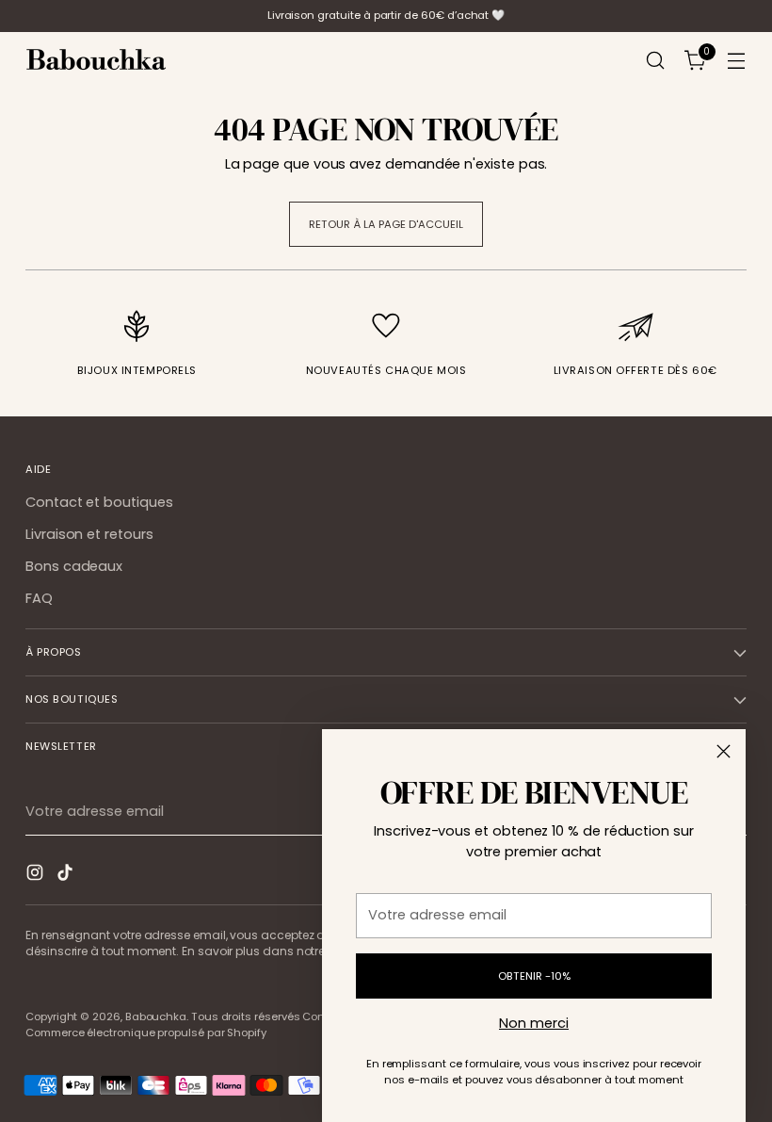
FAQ (39, 598)
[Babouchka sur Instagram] (36, 875)
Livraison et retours (89, 534)
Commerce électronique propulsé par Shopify (145, 1032)
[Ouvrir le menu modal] (736, 60)
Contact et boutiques (99, 502)
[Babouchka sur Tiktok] (67, 875)
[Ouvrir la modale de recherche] (655, 60)
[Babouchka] (96, 60)
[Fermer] (723, 751)
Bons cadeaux (73, 566)
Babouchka (155, 1016)
